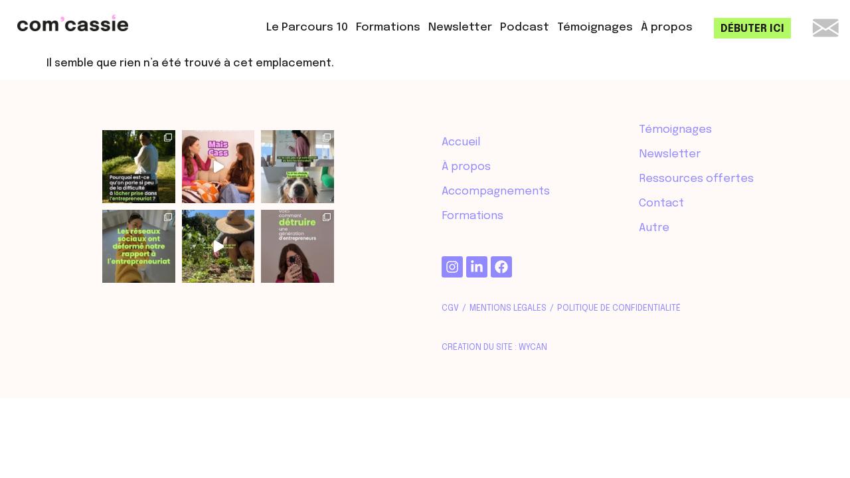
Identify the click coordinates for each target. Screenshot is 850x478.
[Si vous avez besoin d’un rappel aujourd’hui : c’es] (138, 166)
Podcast (524, 27)
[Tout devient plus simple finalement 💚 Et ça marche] (297, 166)
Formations (388, 27)
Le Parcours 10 (307, 27)
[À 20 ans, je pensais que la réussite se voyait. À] (218, 246)
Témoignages (595, 27)
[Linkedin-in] (476, 267)
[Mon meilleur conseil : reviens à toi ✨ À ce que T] (297, 246)
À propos (667, 27)
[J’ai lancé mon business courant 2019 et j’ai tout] (138, 246)
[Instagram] (452, 267)
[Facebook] (501, 267)
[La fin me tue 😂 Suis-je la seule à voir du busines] (218, 166)
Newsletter (460, 27)
